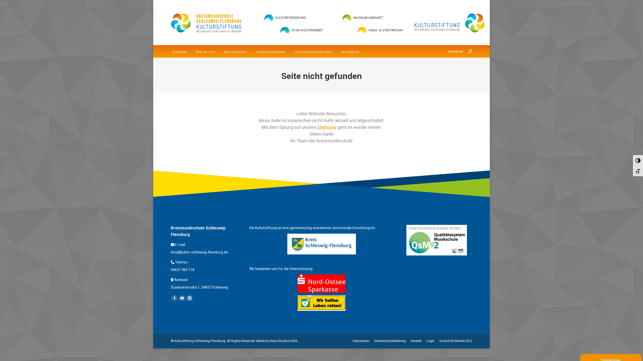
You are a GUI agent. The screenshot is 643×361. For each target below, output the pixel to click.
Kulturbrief (455, 51)
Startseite (327, 127)
